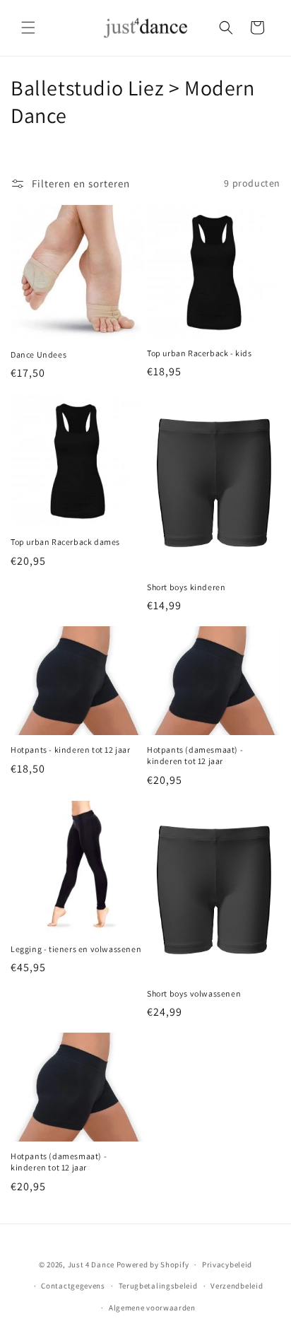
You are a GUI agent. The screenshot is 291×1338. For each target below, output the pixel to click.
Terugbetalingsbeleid (158, 1286)
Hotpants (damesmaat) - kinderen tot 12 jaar (195, 755)
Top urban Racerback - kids (199, 353)
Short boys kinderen (186, 587)
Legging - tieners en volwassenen (76, 949)
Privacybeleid (227, 1264)
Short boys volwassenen (194, 993)
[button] (28, 27)
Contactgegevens (73, 1286)
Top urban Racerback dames (65, 541)
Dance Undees (38, 354)
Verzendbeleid (236, 1286)
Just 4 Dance (91, 1264)
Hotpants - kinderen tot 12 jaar (71, 749)
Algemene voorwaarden (152, 1308)
